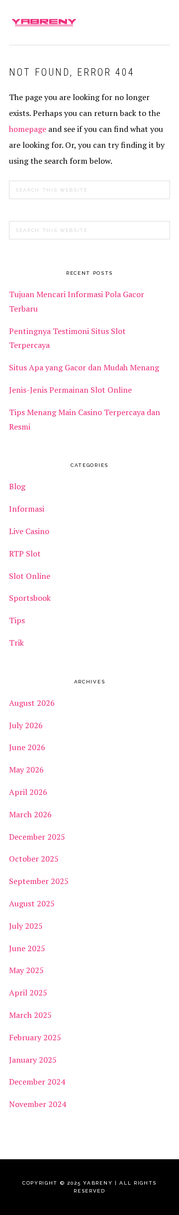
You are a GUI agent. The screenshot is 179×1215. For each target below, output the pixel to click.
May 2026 (26, 769)
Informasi (26, 508)
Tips (17, 620)
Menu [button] (159, 20)
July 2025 (26, 925)
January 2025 (33, 1059)
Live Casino (29, 531)
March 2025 (30, 1014)
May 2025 (26, 970)
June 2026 (27, 747)
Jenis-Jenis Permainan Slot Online (70, 389)
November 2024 (37, 1104)
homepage (27, 128)
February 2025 (35, 1037)
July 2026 (26, 725)
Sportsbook (30, 597)
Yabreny (44, 22)
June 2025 (27, 948)
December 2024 (37, 1081)
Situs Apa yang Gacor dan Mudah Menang (84, 367)
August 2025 (32, 903)
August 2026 (32, 702)
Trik (16, 642)
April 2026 (28, 791)
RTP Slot (25, 553)
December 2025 (37, 836)
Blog (17, 486)
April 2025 (28, 992)
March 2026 (30, 814)
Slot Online (29, 575)
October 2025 (34, 858)
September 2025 (39, 881)
